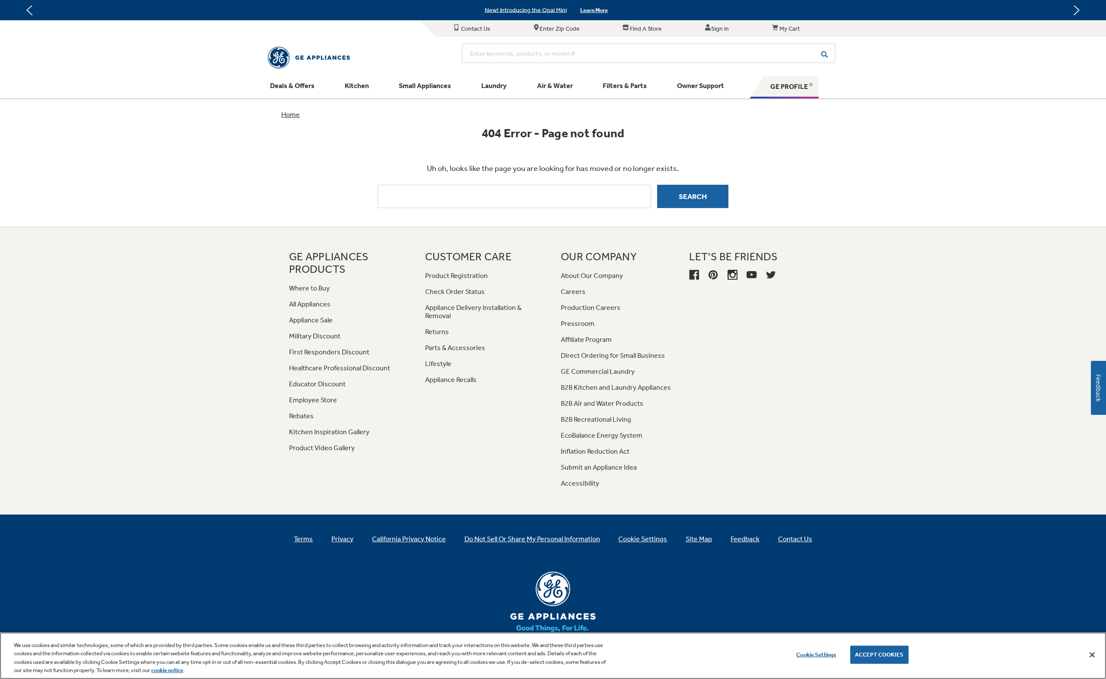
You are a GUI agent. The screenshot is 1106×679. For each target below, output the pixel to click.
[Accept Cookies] (1092, 654)
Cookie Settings (816, 654)
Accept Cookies (879, 654)
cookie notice (167, 670)
